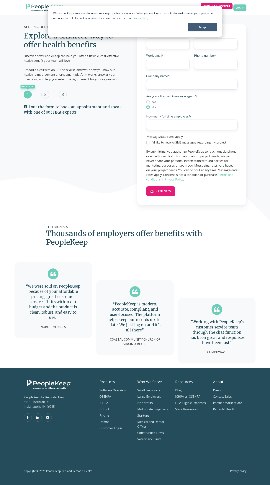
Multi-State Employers (152, 409)
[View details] (28, 417)
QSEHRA (105, 396)
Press (217, 390)
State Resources (186, 409)
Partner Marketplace (227, 403)
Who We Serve (149, 381)
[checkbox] (192, 105)
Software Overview (112, 390)
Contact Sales (222, 396)
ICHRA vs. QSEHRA (187, 396)
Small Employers (148, 390)
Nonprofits (145, 403)
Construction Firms (150, 433)
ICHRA (103, 403)
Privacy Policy (140, 18)
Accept (203, 27)
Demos (104, 422)
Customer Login (110, 428)
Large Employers (149, 396)
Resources (184, 381)
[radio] (192, 102)
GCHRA (104, 409)
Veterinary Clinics (149, 439)
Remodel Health (224, 409)
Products (107, 381)
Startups (143, 415)
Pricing (104, 415)
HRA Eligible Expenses (190, 403)
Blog (178, 390)
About (218, 381)
